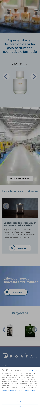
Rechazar (20, 406)
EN (36, 370)
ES (29, 370)
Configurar (20, 401)
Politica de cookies (9, 391)
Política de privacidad (26, 391)
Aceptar (20, 396)
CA (32, 370)
